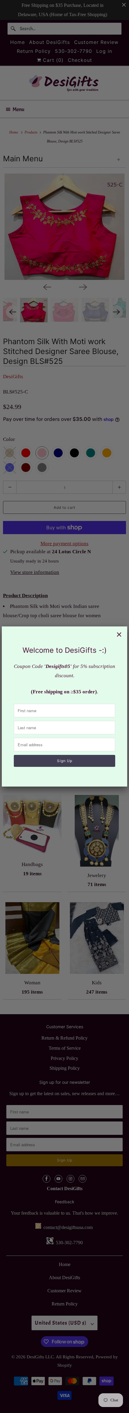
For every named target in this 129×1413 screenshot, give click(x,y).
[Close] (119, 634)
